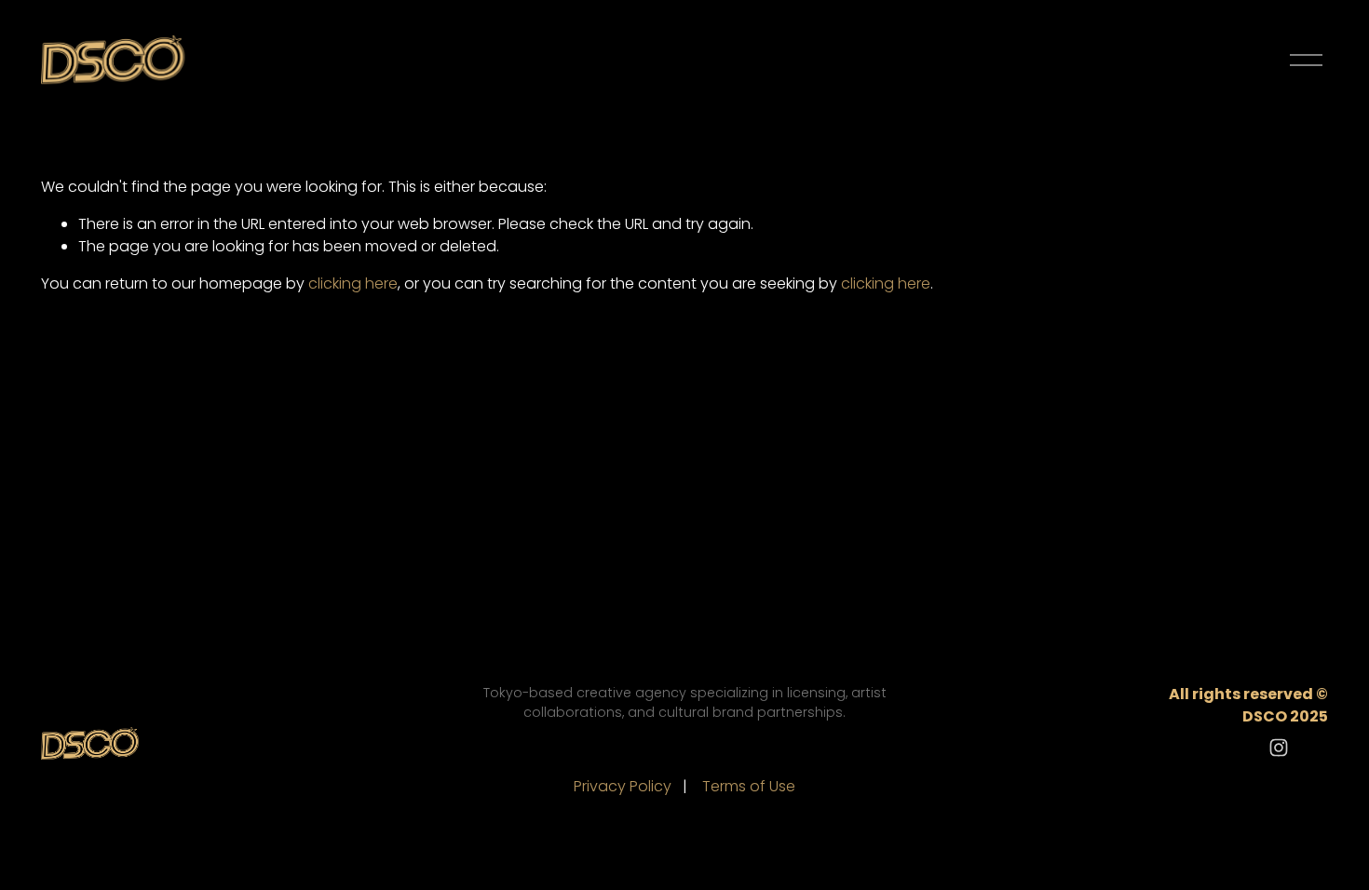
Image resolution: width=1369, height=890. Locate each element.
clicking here (353, 283)
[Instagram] (1278, 747)
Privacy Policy (622, 786)
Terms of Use (748, 786)
